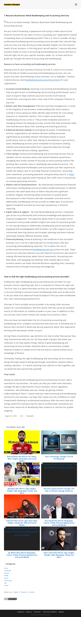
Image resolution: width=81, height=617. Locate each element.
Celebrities (7, 571)
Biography (30, 416)
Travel (6, 585)
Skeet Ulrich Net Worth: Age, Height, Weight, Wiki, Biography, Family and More (59, 555)
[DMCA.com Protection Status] (10, 599)
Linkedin (31, 592)
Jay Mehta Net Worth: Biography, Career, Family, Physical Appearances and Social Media (22, 555)
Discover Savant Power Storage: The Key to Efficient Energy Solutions (59, 490)
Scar (21, 416)
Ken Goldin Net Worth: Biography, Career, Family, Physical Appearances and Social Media (59, 523)
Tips (5, 583)
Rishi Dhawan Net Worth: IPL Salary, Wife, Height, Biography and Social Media (22, 459)
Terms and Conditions (50, 612)
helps (71, 174)
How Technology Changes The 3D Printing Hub (59, 458)
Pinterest (24, 592)
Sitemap (61, 612)
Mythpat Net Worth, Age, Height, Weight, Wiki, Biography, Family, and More (22, 491)
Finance (6, 573)
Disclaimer (37, 612)
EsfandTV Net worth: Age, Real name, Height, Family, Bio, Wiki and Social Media (22, 523)
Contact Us (20, 612)
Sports (6, 578)
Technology (8, 580)
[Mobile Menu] (76, 4)
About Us (29, 612)
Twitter (16, 592)
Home (6, 568)
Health (6, 575)
